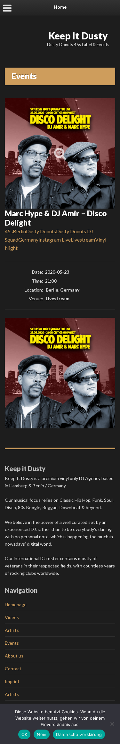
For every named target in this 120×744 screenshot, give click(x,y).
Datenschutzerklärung (79, 734)
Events (12, 643)
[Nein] (112, 724)
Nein (41, 734)
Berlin (19, 231)
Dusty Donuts (41, 231)
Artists (12, 630)
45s (9, 231)
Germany (28, 239)
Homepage (16, 604)
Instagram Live (54, 239)
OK (24, 734)
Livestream (83, 239)
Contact (13, 668)
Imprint (12, 681)
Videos (12, 617)
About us (14, 655)
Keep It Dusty (78, 35)
